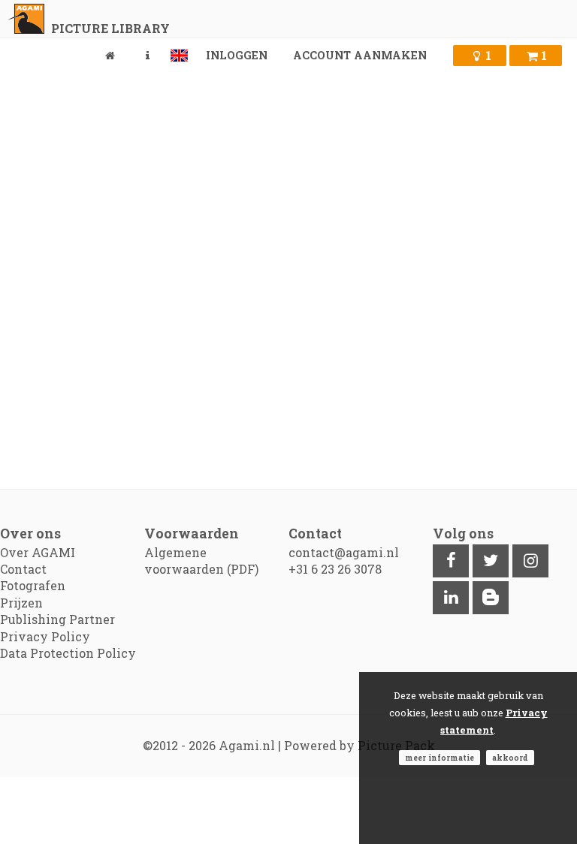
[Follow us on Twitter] (491, 560)
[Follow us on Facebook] (451, 560)
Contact (23, 569)
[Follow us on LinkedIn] (451, 597)
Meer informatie (439, 757)
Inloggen (236, 55)
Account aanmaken (360, 55)
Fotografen (32, 585)
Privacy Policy (45, 636)
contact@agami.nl (343, 552)
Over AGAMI (37, 552)
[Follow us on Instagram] (530, 560)
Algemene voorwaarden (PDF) (201, 560)
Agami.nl (247, 745)
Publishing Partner (57, 619)
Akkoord (510, 757)
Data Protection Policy (68, 653)
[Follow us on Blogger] (491, 597)
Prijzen (21, 602)
